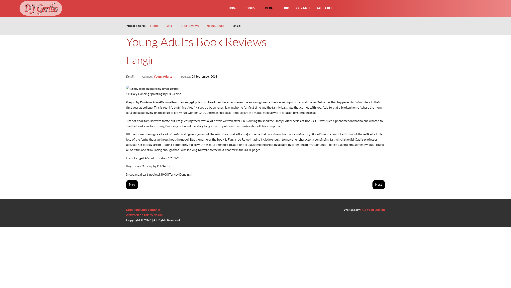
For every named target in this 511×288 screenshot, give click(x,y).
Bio (286, 8)
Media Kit (324, 8)
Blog (269, 8)
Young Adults (163, 76)
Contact (303, 8)
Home (233, 8)
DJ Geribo (40, 8)
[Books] (258, 8)
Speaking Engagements (143, 209)
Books (250, 8)
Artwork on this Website (144, 215)
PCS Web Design (372, 209)
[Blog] (276, 8)
